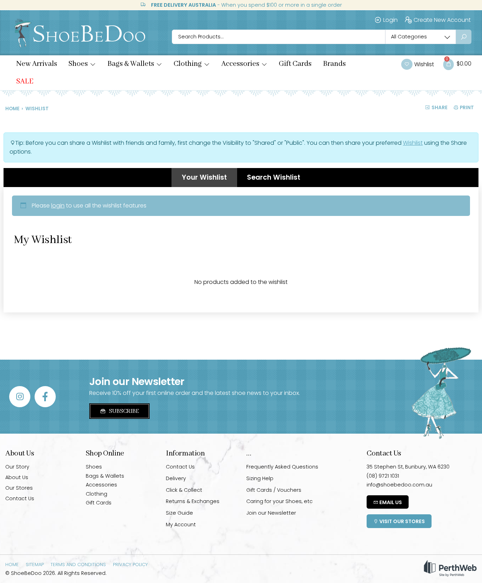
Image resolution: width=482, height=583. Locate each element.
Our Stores (19, 487)
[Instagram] (19, 396)
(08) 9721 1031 (383, 475)
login (58, 205)
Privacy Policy (130, 564)
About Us (16, 477)
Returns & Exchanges (192, 501)
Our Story (17, 466)
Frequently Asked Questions (282, 466)
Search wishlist (273, 177)
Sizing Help (259, 478)
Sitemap (35, 564)
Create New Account (442, 20)
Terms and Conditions (78, 564)
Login (390, 20)
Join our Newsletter (271, 512)
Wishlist (413, 143)
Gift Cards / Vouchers (273, 490)
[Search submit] (463, 37)
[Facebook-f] (45, 396)
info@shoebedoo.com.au (399, 484)
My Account (181, 524)
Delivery (176, 478)
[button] (82, 64)
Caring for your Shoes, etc (279, 501)
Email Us (390, 502)
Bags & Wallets (105, 475)
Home (12, 108)
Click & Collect (184, 490)
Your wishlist (204, 177)
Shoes (94, 466)
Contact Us (19, 498)
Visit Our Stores (401, 521)
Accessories (101, 484)
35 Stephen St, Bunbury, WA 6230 (408, 466)
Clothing (96, 493)
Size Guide (179, 512)
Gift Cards (99, 502)
